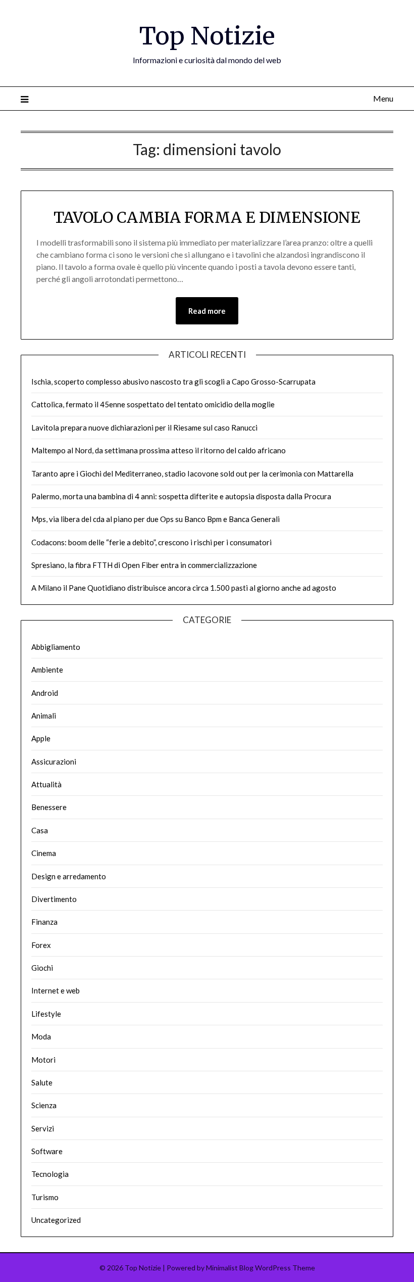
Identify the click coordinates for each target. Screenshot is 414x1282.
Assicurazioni (53, 761)
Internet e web (55, 990)
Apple (40, 738)
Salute (42, 1082)
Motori (43, 1059)
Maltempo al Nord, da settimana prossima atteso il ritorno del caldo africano (158, 450)
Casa (39, 830)
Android (44, 692)
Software (47, 1151)
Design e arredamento (68, 876)
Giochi (42, 967)
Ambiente (47, 669)
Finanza (44, 921)
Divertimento (54, 899)
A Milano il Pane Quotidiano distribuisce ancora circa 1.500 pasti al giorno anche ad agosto (183, 587)
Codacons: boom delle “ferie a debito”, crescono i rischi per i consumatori (151, 542)
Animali (43, 715)
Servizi (42, 1128)
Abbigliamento (55, 646)
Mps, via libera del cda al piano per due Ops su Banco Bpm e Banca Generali (155, 519)
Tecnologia (50, 1173)
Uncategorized (56, 1219)
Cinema (43, 853)
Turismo (45, 1197)
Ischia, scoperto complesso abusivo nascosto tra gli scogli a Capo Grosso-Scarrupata (173, 381)
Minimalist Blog (229, 1267)
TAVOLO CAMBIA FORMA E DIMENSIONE (207, 217)
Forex (41, 944)
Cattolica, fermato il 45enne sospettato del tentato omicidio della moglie (153, 404)
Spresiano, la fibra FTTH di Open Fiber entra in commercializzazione (144, 564)
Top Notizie (207, 36)
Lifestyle (46, 1013)
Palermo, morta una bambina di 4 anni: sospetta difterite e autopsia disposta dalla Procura (181, 496)
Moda (41, 1036)
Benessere (49, 807)
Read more (207, 310)
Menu (383, 98)
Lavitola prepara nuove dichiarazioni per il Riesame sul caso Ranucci (144, 427)
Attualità (46, 784)
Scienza (44, 1105)
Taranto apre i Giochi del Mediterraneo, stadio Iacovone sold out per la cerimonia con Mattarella (192, 473)
